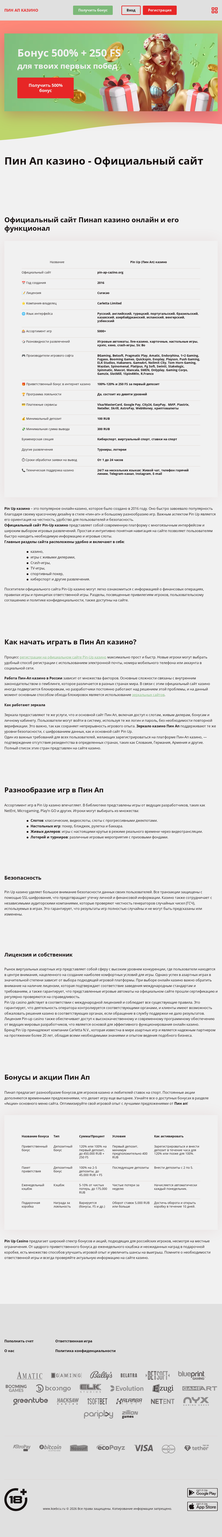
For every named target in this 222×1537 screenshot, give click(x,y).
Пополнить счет (19, 1341)
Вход (131, 10)
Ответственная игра (73, 1341)
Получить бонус (93, 10)
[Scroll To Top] (213, 1524)
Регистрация (159, 10)
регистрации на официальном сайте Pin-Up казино (63, 657)
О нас (9, 1350)
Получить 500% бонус (46, 87)
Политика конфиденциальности (85, 1350)
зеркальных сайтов (148, 694)
